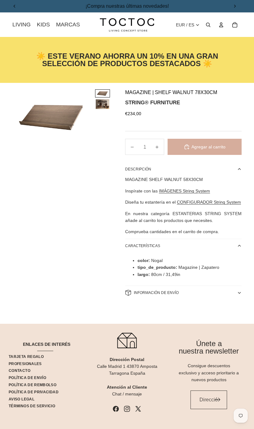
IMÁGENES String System (184, 190)
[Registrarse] (217, 399)
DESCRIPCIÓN (138, 169)
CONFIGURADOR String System (209, 202)
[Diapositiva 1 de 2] (102, 93)
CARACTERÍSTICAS (142, 246)
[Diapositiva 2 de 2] (102, 104)
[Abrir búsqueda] (208, 25)
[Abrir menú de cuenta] (221, 25)
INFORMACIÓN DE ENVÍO (156, 293)
